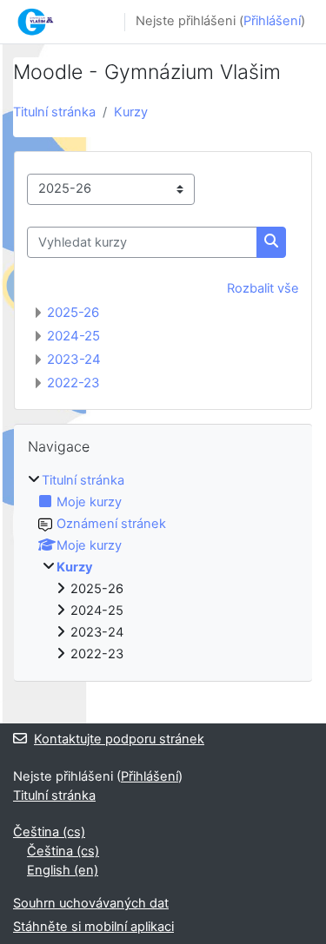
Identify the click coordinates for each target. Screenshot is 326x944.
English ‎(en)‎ (62, 870)
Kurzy (131, 112)
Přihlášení (272, 21)
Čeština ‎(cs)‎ (49, 832)
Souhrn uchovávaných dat (91, 903)
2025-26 (73, 312)
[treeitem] (163, 567)
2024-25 (73, 335)
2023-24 (74, 359)
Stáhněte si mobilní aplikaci (93, 926)
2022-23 (73, 382)
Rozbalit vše (263, 288)
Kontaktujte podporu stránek (119, 739)
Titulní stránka (54, 112)
